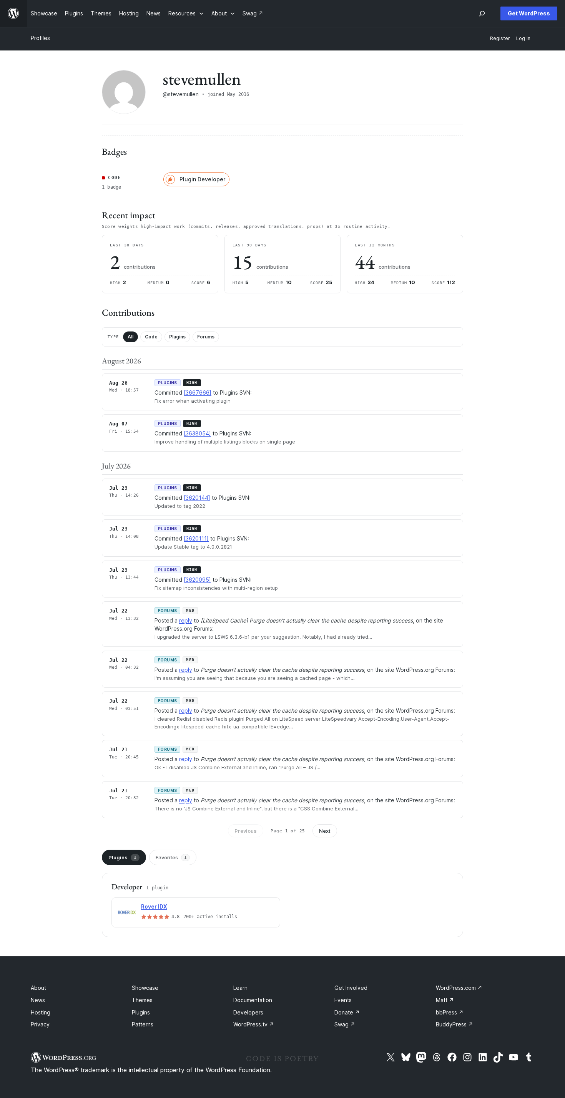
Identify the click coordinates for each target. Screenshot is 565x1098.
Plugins (177, 337)
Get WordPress (529, 13)
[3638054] (197, 433)
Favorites (171, 857)
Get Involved (350, 987)
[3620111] (196, 538)
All (130, 337)
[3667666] (197, 392)
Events (343, 1000)
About (38, 987)
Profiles (40, 38)
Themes (142, 1000)
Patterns (142, 1024)
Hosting (40, 1012)
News (38, 1000)
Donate (347, 1012)
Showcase (145, 987)
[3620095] (197, 579)
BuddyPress (454, 1024)
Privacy (40, 1024)
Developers (248, 1012)
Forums (205, 337)
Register (500, 38)
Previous (245, 831)
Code (151, 337)
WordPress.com (459, 987)
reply (185, 620)
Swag (344, 1024)
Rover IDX (154, 906)
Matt (445, 1000)
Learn (240, 987)
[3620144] (197, 497)
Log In (523, 38)
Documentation (252, 1000)
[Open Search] (482, 13)
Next (325, 831)
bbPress (450, 1012)
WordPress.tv (253, 1024)
